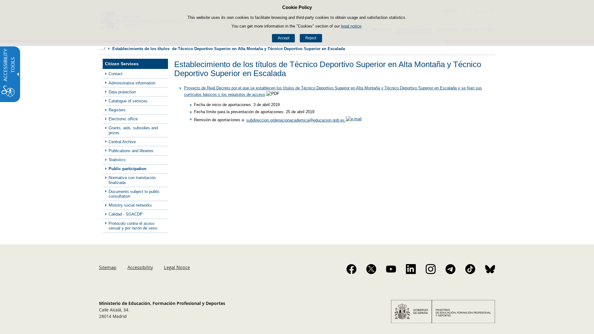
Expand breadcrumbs (102, 48)
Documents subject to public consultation (134, 194)
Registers (117, 110)
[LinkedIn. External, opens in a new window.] (411, 269)
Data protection (122, 92)
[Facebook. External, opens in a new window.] (351, 269)
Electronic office (123, 119)
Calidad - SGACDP (126, 214)
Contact (116, 73)
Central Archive (122, 141)
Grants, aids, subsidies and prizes (133, 130)
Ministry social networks (130, 205)
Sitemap (107, 267)
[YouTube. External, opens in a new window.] (391, 269)
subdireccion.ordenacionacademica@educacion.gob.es (296, 120)
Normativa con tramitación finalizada (132, 180)
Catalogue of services (128, 101)
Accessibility (140, 267)
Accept (283, 38)
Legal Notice (177, 267)
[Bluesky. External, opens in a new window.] (490, 269)
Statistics (117, 159)
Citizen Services (122, 64)
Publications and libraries (131, 150)
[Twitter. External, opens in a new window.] (371, 269)
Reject (310, 38)
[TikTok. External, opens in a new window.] (470, 269)
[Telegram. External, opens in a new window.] (450, 269)
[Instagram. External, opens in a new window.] (431, 269)
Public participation (127, 168)
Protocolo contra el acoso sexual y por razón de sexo (133, 225)
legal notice (351, 26)
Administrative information (132, 83)
